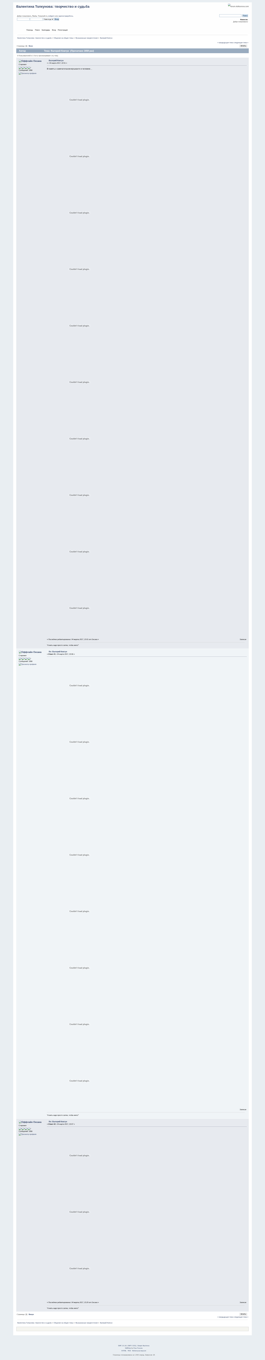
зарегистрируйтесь (65, 16)
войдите (51, 16)
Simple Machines (143, 1345)
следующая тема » (241, 42)
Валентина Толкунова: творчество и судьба (52, 6)
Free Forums (138, 1348)
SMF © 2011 (132, 1345)
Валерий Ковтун (56, 60)
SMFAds (128, 1348)
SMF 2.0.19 (122, 1345)
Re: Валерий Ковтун (58, 652)
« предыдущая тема (225, 42)
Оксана (37, 61)
